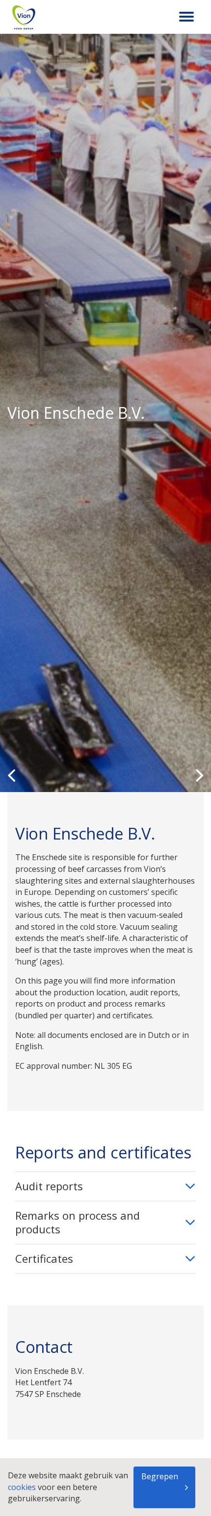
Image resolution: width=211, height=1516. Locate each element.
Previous (11, 775)
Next (200, 775)
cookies (23, 1487)
